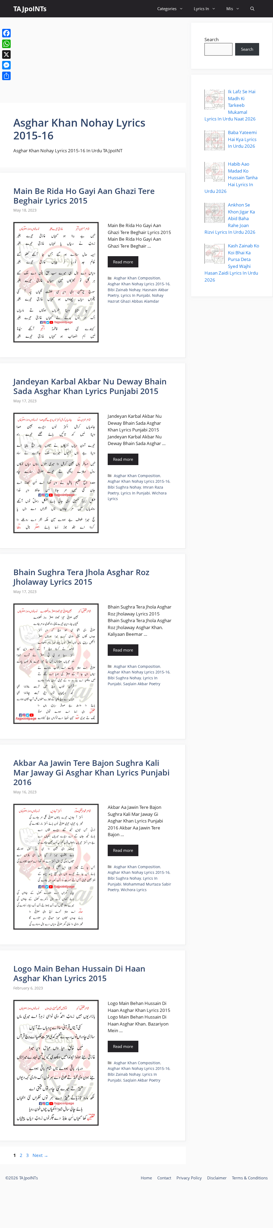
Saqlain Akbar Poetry (141, 683)
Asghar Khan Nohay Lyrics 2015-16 (139, 283)
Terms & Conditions (250, 1177)
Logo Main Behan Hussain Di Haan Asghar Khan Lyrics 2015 (79, 973)
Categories (166, 8)
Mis (229, 8)
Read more (123, 261)
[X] (6, 54)
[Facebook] (6, 33)
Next (40, 1155)
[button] (252, 8)
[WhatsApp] (6, 43)
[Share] (6, 76)
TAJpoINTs (29, 8)
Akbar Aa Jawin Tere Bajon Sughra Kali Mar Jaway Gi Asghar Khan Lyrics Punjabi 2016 (91, 772)
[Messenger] (6, 65)
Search (211, 39)
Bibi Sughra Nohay (124, 487)
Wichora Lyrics (134, 889)
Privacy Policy (189, 1177)
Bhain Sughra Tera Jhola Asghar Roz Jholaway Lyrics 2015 (81, 577)
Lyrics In (201, 8)
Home (146, 1177)
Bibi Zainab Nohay (124, 289)
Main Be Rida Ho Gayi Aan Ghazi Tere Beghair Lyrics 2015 (84, 195)
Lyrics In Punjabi (135, 295)
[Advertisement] (93, 60)
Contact (164, 1177)
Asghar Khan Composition (137, 277)
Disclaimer (217, 1177)
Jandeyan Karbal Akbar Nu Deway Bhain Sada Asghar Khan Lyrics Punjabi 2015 (90, 386)
